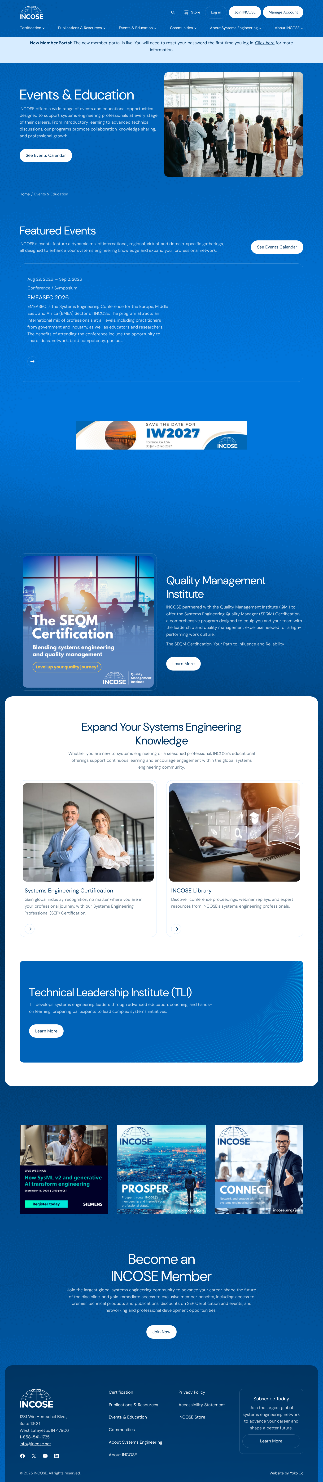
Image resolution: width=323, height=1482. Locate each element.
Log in (216, 12)
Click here (265, 43)
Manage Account (283, 12)
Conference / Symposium (52, 288)
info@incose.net (35, 1444)
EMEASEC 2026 (48, 297)
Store (195, 12)
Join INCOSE (245, 12)
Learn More (183, 664)
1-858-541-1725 (35, 1437)
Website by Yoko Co (286, 1473)
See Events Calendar (46, 155)
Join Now (161, 1332)
